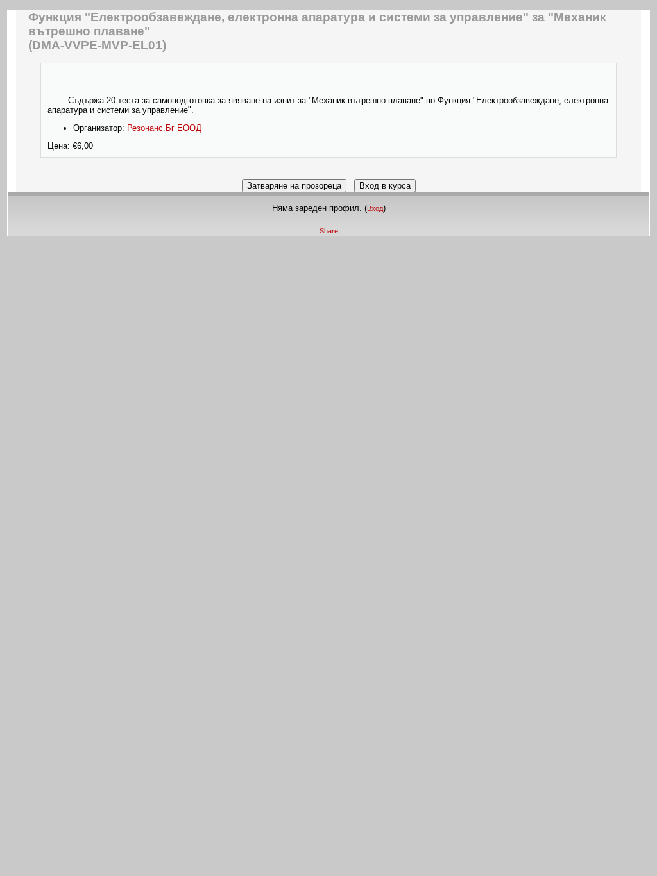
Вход (375, 208)
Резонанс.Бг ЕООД (164, 128)
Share (329, 231)
